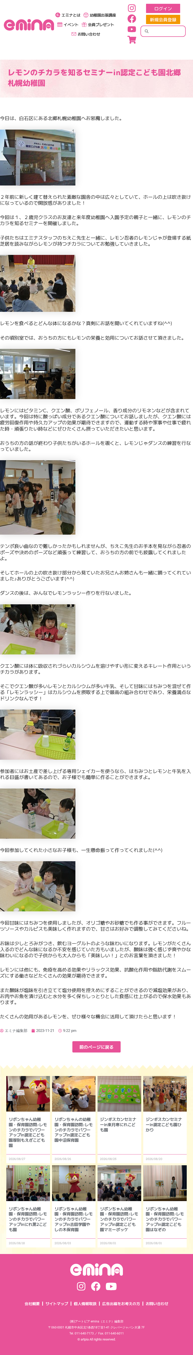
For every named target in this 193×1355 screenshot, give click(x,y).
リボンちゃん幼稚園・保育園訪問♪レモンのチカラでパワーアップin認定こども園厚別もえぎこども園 (28, 1132)
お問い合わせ (89, 34)
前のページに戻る (96, 1047)
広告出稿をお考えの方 (121, 1303)
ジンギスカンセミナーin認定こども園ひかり (164, 1124)
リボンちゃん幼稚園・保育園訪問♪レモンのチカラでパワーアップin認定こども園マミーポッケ (119, 1219)
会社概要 (32, 1303)
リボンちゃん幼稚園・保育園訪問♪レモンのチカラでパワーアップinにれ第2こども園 (28, 1219)
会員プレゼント (101, 24)
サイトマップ (56, 1303)
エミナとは (71, 15)
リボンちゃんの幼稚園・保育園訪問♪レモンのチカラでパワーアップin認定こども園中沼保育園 (74, 1129)
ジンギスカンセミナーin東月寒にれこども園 (118, 1124)
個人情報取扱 (85, 1303)
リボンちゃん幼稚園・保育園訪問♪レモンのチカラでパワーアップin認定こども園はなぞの (165, 1219)
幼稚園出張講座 (103, 15)
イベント (71, 24)
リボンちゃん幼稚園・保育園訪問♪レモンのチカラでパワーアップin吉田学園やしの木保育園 (74, 1219)
